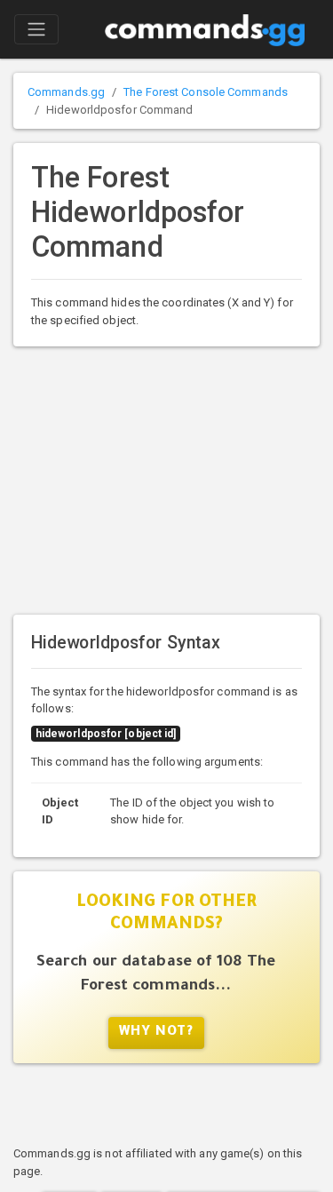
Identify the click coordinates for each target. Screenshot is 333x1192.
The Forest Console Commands (205, 92)
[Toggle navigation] (36, 29)
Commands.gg (66, 92)
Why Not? (156, 1033)
